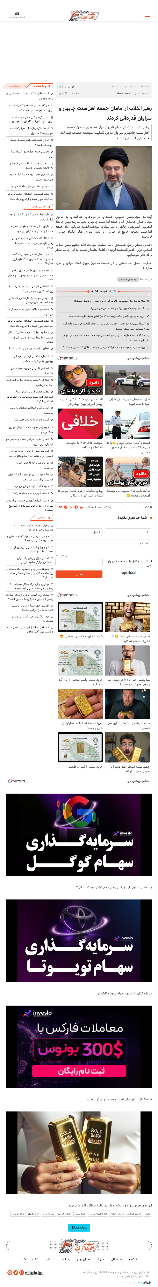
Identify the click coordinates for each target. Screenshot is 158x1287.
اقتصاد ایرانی (64, 1214)
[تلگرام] (9, 1272)
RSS (23, 1259)
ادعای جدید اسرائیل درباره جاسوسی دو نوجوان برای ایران (29, 441)
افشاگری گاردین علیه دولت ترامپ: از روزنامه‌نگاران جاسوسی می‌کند (31, 289)
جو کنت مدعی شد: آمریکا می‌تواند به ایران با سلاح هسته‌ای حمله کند (31, 108)
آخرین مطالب (38, 207)
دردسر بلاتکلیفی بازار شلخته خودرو (30, 186)
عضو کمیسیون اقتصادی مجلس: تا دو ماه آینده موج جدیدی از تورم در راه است (30, 196)
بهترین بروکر (48, 1214)
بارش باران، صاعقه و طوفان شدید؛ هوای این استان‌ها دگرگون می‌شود (32, 229)
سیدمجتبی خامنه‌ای (128, 279)
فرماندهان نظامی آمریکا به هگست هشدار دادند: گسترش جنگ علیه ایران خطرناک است (32, 259)
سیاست (130, 87)
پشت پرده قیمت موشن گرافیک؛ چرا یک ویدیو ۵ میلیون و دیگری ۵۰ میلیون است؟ (29, 597)
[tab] (41, 86)
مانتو (147, 1214)
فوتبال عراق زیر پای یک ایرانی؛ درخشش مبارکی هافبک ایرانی (34, 560)
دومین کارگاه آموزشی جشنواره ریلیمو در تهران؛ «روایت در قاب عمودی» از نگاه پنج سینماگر (29, 505)
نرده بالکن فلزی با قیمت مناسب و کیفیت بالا (32, 618)
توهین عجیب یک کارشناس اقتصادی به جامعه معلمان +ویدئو (31, 165)
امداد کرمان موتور (98, 1214)
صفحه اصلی (143, 87)
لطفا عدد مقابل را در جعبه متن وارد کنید (129, 564)
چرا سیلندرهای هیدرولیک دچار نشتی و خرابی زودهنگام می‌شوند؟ (30, 538)
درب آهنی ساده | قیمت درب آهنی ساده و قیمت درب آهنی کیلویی (30, 629)
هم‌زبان (100, 1259)
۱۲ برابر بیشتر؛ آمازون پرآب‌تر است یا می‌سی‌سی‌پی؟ (118, 308)
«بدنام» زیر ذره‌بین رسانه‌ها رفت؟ (30, 493)
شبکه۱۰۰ (133, 1259)
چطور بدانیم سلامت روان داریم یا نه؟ (29, 348)
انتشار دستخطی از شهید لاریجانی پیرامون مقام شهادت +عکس (33, 359)
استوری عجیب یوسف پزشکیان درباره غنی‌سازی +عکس (31, 177)
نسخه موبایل (79, 1227)
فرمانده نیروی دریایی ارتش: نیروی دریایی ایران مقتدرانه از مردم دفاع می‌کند (31, 453)
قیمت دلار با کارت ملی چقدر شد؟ (31, 419)
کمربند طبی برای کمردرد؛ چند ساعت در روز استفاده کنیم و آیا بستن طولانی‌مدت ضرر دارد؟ (29, 573)
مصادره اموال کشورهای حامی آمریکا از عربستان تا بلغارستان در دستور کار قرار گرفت (30, 337)
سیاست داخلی (117, 87)
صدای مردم (83, 1259)
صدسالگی (116, 1259)
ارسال (79, 574)
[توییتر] (15, 1272)
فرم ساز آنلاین (117, 1214)
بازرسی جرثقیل (134, 1214)
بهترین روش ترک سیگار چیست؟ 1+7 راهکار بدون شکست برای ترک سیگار (31, 586)
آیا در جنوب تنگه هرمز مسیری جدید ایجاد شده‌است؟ (31, 142)
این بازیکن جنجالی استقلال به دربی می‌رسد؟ (31, 410)
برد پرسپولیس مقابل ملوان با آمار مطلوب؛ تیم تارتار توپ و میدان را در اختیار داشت (30, 275)
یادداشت (66, 1259)
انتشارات (49, 1259)
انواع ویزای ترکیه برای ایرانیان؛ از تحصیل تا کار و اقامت (33, 549)
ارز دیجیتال (33, 1214)
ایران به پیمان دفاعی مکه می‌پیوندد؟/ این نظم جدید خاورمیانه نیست (107, 316)
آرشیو (35, 1259)
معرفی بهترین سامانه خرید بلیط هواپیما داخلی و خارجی (33, 527)
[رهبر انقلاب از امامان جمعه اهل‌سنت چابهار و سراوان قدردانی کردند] (104, 178)
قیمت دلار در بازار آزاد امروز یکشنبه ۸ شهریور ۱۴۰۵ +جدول (31, 131)
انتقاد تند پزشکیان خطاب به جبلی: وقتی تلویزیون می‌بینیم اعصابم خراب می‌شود (32, 243)
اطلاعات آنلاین (84, 15)
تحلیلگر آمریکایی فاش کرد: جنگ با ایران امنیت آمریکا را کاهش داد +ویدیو (32, 119)
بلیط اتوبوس (18, 1214)
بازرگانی (42, 518)
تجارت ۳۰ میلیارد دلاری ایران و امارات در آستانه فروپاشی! (29, 382)
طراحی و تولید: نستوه (132, 1283)
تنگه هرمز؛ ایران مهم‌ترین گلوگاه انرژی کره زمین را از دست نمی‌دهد (109, 301)
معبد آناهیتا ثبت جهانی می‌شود (31, 486)
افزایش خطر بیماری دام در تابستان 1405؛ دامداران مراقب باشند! (32, 607)
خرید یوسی (80, 1214)
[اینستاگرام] (21, 1272)
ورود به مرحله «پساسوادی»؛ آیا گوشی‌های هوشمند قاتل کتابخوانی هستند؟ (104, 347)
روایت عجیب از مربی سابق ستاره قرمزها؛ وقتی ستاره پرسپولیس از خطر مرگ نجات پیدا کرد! (30, 396)
